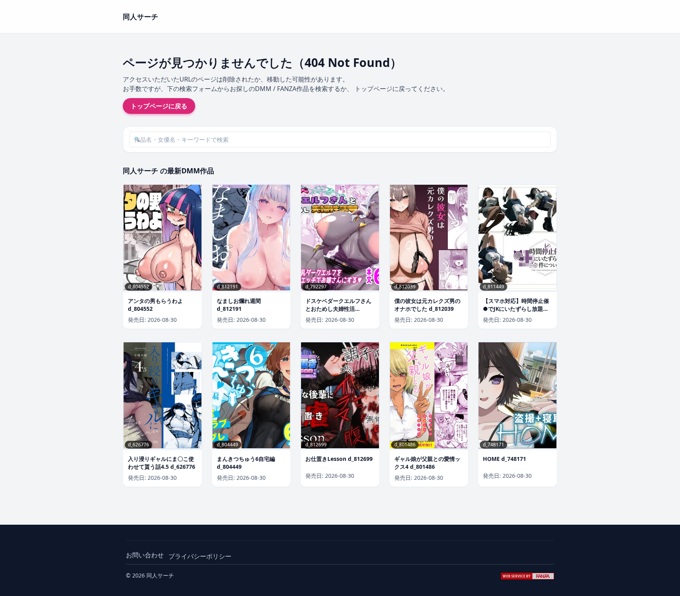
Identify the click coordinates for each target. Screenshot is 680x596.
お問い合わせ (145, 555)
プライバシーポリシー (199, 556)
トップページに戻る (159, 106)
